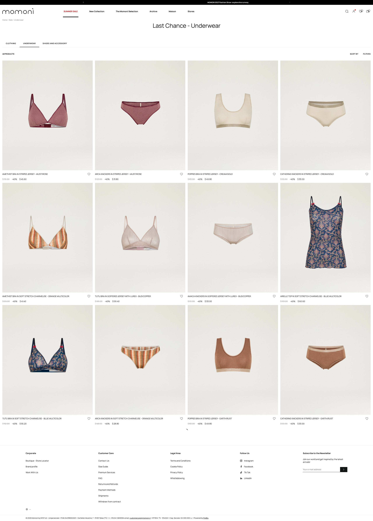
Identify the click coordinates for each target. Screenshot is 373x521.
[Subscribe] (343, 469)
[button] (186, 2)
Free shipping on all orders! (186, 2)
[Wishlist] (360, 11)
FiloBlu (206, 518)
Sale (11, 20)
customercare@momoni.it (140, 518)
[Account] (353, 11)
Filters (367, 54)
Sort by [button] (354, 54)
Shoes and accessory (55, 43)
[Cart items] (368, 11)
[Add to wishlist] (88, 174)
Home (4, 20)
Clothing (11, 43)
